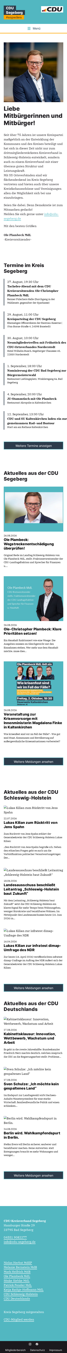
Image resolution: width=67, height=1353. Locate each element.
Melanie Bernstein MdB (20, 1267)
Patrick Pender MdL (18, 1285)
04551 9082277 (15, 1237)
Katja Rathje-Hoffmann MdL (24, 1289)
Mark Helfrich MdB (17, 1271)
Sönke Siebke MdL (17, 1280)
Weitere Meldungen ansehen (33, 762)
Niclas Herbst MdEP (18, 1262)
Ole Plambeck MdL (17, 1276)
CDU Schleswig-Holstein (21, 1294)
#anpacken (14, 17)
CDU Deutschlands (17, 1298)
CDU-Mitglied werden (19, 1319)
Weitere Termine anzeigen (33, 446)
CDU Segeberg (14, 10)
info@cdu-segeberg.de (20, 1242)
